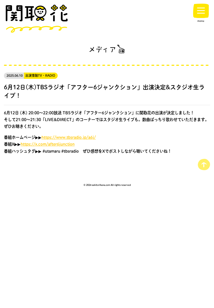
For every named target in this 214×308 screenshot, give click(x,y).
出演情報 (31, 75)
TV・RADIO (46, 75)
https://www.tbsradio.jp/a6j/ (68, 137)
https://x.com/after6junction (48, 144)
